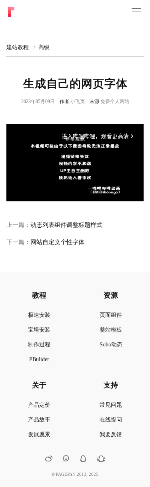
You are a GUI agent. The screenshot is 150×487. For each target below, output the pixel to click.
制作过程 (39, 345)
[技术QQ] (83, 460)
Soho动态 (111, 345)
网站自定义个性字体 (57, 242)
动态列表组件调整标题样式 (66, 225)
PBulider (39, 359)
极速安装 (39, 315)
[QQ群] (101, 460)
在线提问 (111, 420)
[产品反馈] (66, 459)
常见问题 (111, 405)
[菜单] (136, 12)
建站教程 (17, 47)
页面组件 (111, 315)
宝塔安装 (39, 330)
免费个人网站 (114, 101)
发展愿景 (39, 434)
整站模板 (111, 330)
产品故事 (39, 420)
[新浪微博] (49, 460)
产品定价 (39, 405)
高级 (44, 47)
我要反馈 (111, 434)
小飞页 (77, 101)
